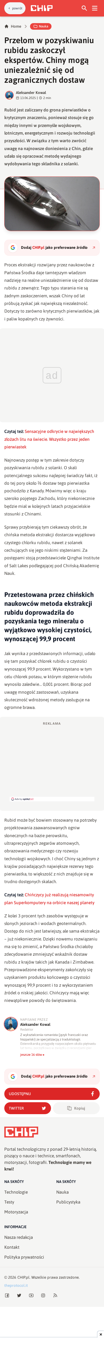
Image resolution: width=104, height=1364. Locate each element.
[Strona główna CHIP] (42, 8)
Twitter (16, 1108)
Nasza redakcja (18, 1237)
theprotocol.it (16, 1285)
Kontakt (11, 1247)
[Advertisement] (52, 761)
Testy (9, 1202)
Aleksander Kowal (31, 92)
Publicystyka (68, 1202)
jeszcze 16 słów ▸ (32, 1055)
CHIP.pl (23, 1277)
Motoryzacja (16, 1211)
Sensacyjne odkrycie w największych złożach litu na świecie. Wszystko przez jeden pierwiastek (49, 439)
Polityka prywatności (24, 1257)
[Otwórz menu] (95, 8)
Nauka (43, 26)
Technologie (16, 1192)
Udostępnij (20, 1094)
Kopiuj (79, 1108)
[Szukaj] (84, 8)
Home (16, 26)
